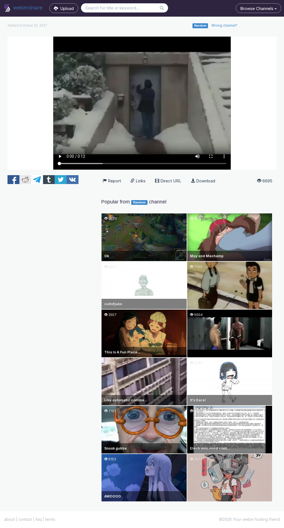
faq (39, 519)
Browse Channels (257, 8)
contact (25, 519)
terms (50, 519)
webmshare (27, 7)
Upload (66, 8)
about (9, 519)
